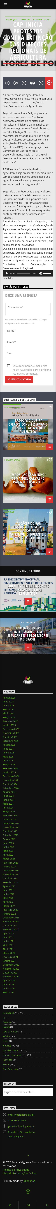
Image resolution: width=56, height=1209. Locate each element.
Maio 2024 (8, 803)
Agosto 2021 (9, 933)
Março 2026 (9, 717)
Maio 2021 (8, 945)
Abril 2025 (8, 760)
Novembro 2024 (11, 780)
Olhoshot (29, 1181)
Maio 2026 (8, 709)
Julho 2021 (8, 937)
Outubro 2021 (10, 925)
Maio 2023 (8, 850)
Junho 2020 (8, 988)
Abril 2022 (8, 901)
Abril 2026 (8, 713)
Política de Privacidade (16, 1169)
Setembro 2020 (11, 976)
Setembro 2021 (11, 929)
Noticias (25, 19)
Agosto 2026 (9, 697)
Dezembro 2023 (11, 823)
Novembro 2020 (11, 968)
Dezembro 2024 (11, 776)
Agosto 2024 (9, 791)
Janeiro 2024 (9, 819)
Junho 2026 (8, 705)
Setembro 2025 (11, 740)
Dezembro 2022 (11, 870)
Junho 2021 (8, 941)
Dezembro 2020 (11, 964)
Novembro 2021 (11, 921)
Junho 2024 (8, 799)
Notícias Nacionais (12, 1055)
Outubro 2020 (10, 972)
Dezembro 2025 (11, 729)
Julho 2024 (8, 795)
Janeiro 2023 (9, 866)
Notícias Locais (41, 19)
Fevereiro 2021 (10, 956)
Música (6, 1036)
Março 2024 (9, 811)
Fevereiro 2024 (10, 815)
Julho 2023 (8, 843)
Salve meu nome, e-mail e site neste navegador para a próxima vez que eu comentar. (32, 366)
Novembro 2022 (11, 874)
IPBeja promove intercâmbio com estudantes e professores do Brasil (28, 634)
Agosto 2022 (9, 886)
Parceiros (7, 1059)
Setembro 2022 (11, 882)
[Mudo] (40, 273)
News (6, 1040)
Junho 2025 (8, 752)
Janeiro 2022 (9, 913)
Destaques (12, 19)
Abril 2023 (8, 854)
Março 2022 (9, 905)
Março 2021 (9, 953)
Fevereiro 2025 (10, 768)
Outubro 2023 (10, 831)
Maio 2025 (8, 756)
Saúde (6, 1064)
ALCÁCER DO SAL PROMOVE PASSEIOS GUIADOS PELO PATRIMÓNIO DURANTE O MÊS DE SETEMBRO (28, 530)
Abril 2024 (8, 807)
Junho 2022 (8, 894)
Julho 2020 (8, 984)
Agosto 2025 (9, 744)
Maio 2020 (8, 992)
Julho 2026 (8, 701)
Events (6, 1026)
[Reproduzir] (6, 273)
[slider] (47, 273)
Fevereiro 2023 (10, 862)
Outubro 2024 (10, 784)
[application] (28, 273)
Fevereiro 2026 (10, 721)
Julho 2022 (8, 890)
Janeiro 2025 (9, 772)
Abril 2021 (8, 949)
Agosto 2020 (9, 980)
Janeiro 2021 (9, 960)
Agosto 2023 (9, 839)
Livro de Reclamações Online (19, 1173)
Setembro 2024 (11, 788)
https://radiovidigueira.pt (21, 1114)
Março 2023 (9, 858)
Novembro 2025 (11, 732)
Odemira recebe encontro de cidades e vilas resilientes (29, 590)
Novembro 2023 (11, 827)
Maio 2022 (8, 897)
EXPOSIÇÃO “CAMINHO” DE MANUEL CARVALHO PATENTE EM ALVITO (28, 478)
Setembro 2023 (11, 835)
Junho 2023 (8, 846)
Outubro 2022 (10, 878)
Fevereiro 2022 (10, 909)
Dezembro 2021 (11, 917)
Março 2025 (9, 764)
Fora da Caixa (12, 407)
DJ (4, 1017)
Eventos (7, 1022)
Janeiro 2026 (9, 725)
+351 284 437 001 (17, 1120)
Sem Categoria (10, 1069)
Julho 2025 (8, 748)
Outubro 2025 (10, 737)
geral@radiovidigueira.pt (21, 1126)
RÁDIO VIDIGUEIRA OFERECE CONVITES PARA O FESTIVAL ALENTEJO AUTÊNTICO (28, 426)
